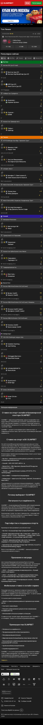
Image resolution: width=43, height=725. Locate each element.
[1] (14, 24)
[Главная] (7, 3)
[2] (18, 24)
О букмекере (5, 666)
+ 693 (38, 33)
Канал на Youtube (9, 705)
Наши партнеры (25, 666)
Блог (2, 669)
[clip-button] (2, 69)
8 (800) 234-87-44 (10, 701)
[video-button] (41, 299)
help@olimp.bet (8, 698)
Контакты (14, 666)
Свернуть (4, 660)
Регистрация (36, 3)
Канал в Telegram (26, 698)
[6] (31, 24)
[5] (28, 24)
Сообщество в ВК (26, 701)
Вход (27, 3)
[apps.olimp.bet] (5, 674)
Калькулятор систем (13, 669)
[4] (25, 24)
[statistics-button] (35, 34)
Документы (36, 666)
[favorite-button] (33, 34)
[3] (21, 24)
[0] (11, 24)
